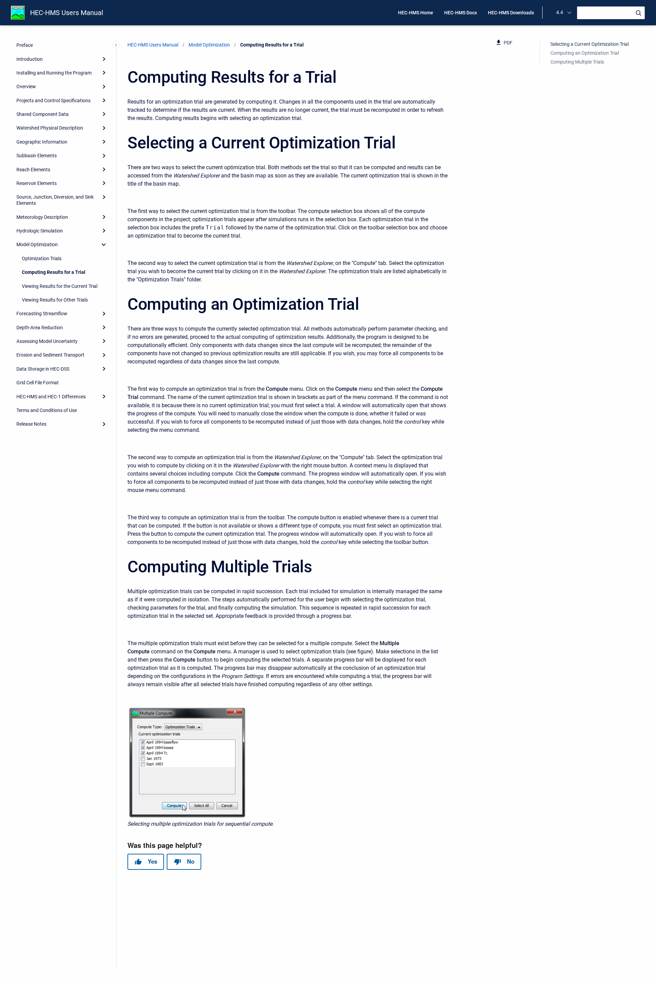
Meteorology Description (42, 217)
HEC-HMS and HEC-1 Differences (51, 396)
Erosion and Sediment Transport (50, 355)
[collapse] (104, 244)
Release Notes (31, 424)
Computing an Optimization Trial (584, 53)
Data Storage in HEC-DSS (42, 369)
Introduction (29, 59)
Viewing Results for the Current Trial (59, 286)
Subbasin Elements (36, 155)
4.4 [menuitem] (559, 12)
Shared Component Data (42, 114)
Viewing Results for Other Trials (55, 300)
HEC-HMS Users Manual (66, 13)
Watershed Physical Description (49, 128)
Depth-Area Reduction (39, 327)
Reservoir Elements (36, 183)
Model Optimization (37, 244)
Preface (24, 45)
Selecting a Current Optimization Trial (589, 44)
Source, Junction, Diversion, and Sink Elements (55, 200)
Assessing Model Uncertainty (47, 341)
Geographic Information (41, 142)
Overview (26, 86)
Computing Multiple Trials (577, 62)
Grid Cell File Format (37, 382)
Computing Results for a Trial (53, 272)
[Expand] (104, 59)
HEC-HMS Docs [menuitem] (460, 12)
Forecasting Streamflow (41, 313)
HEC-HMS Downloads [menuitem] (511, 12)
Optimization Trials (42, 258)
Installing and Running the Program (54, 73)
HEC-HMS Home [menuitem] (415, 12)
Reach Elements (33, 169)
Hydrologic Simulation (39, 231)
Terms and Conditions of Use (46, 410)
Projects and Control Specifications (53, 100)
